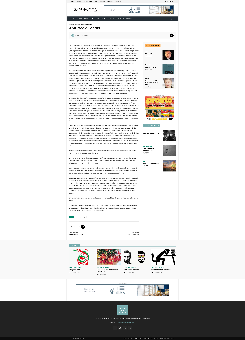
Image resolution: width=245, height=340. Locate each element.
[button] (171, 19)
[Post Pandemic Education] (163, 257)
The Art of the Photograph (148, 149)
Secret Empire (150, 67)
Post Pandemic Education (161, 270)
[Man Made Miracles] (136, 257)
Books (147, 78)
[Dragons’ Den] (81, 257)
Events (150, 338)
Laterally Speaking (74, 24)
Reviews (156, 338)
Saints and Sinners (76, 234)
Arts (146, 51)
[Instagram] (168, 1)
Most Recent (147, 146)
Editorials (146, 131)
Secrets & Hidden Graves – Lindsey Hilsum (152, 82)
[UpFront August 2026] (169, 135)
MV (78, 35)
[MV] (73, 35)
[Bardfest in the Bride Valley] (169, 166)
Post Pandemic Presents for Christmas (107, 271)
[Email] (172, 35)
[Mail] (170, 1)
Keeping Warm (133, 234)
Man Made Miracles (131, 270)
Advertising (170, 338)
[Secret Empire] (168, 69)
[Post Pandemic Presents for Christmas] (109, 257)
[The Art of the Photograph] (169, 150)
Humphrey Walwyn (80, 217)
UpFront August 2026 (151, 133)
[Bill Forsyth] (168, 55)
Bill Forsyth (149, 53)
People (130, 338)
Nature (136, 338)
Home (125, 338)
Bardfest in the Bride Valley (151, 164)
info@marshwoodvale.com (126, 323)
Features (148, 65)
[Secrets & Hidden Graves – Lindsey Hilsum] (168, 83)
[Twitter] (172, 1)
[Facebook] (165, 1)
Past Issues (163, 338)
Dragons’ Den (74, 270)
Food (145, 338)
